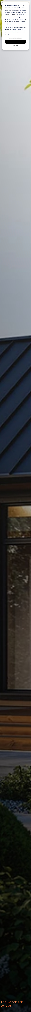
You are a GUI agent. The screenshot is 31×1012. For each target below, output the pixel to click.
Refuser (15, 45)
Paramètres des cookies (15, 38)
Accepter (15, 41)
